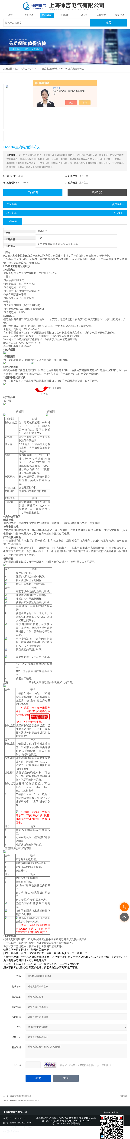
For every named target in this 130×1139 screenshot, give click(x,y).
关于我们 (28, 15)
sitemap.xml (64, 1123)
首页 (10, 15)
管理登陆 (75, 1123)
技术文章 (83, 15)
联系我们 (119, 15)
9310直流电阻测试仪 (47, 68)
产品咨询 (33, 192)
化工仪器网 (58, 1120)
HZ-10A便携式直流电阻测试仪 (20, 1096)
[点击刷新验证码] (50, 1065)
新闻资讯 (64, 15)
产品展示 (46, 15)
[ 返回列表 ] (123, 1096)
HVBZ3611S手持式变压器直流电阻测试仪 (24, 1100)
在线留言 (101, 15)
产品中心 (26, 68)
